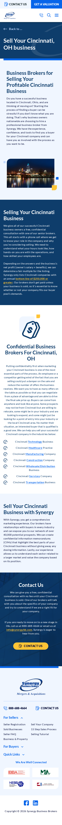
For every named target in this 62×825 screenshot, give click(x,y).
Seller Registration (14, 724)
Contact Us (33, 646)
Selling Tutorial (40, 734)
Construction (35, 459)
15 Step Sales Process (43, 729)
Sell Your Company (42, 724)
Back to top (46, 821)
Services (34, 476)
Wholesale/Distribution (40, 466)
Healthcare (35, 447)
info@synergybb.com (19, 629)
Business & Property (15, 738)
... (21, 29)
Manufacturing (35, 453)
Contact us (18, 4)
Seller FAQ (9, 734)
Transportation (35, 482)
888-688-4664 (18, 708)
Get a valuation (46, 4)
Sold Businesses (12, 729)
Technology (35, 441)
